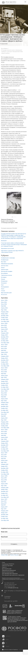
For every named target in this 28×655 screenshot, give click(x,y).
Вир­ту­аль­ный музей (6, 292)
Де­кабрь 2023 (4, 360)
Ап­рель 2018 (4, 483)
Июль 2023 (4, 369)
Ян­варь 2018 (4, 489)
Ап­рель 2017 (4, 507)
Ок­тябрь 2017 (4, 495)
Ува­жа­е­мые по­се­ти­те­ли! (7, 248)
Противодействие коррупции (10, 573)
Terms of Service (14, 555)
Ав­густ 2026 (4, 300)
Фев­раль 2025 (4, 333)
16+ (3, 581)
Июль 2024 (4, 346)
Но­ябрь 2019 (4, 447)
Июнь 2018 (4, 480)
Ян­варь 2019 (4, 466)
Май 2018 (3, 481)
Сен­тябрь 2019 (5, 451)
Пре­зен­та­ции (4, 269)
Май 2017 (3, 505)
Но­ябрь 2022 (4, 385)
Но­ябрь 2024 (4, 339)
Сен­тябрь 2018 (5, 474)
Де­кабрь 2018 (4, 468)
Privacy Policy (4, 555)
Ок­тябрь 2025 (4, 319)
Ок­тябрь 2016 (4, 518)
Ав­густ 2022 (4, 391)
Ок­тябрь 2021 (4, 410)
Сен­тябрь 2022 (5, 389)
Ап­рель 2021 (4, 418)
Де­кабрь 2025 (4, 315)
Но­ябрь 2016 (4, 516)
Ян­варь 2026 (4, 313)
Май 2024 (3, 350)
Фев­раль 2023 (4, 379)
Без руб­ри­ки (4, 273)
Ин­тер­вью (3, 277)
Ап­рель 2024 (4, 352)
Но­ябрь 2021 (4, 408)
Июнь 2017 (4, 503)
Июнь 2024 (4, 348)
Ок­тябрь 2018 (4, 472)
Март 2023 (4, 377)
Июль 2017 (4, 501)
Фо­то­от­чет (4, 294)
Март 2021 (3, 420)
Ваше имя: (4, 531)
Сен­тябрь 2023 (5, 366)
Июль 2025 (4, 325)
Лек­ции (3, 279)
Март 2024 (4, 354)
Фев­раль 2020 (4, 441)
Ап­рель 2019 (4, 460)
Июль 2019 (4, 454)
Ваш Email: (4, 536)
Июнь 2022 (4, 395)
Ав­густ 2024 (4, 344)
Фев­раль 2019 (4, 464)
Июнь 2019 (4, 456)
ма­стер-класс (4, 265)
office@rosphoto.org (13, 587)
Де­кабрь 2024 (4, 337)
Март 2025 (4, 331)
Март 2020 (4, 439)
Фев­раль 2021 (4, 422)
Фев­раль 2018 (4, 487)
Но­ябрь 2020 (4, 425)
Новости (4, 567)
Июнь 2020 (4, 433)
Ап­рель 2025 (4, 329)
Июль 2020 (4, 431)
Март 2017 (3, 509)
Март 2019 (3, 462)
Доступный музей (6, 568)
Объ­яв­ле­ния (4, 281)
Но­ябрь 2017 (4, 493)
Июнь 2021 (4, 414)
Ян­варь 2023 (4, 381)
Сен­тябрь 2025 (5, 321)
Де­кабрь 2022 (4, 383)
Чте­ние (3, 290)
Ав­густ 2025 (4, 323)
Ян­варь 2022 (4, 404)
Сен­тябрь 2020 (5, 427)
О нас (3, 562)
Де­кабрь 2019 (4, 445)
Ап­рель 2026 (4, 308)
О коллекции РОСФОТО (8, 564)
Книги (2, 288)
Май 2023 (3, 373)
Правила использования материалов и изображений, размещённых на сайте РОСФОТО (13, 579)
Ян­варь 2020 (4, 443)
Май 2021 (3, 416)
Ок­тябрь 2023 (4, 364)
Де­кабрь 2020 (4, 424)
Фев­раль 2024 (4, 356)
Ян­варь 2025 (4, 335)
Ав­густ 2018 (4, 476)
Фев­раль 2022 (4, 402)
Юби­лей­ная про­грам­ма (7, 263)
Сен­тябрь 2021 (5, 412)
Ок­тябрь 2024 (4, 340)
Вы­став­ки (3, 261)
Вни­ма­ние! (4, 240)
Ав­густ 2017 (4, 499)
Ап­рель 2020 (4, 437)
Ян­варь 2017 (4, 512)
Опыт (2, 285)
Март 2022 (4, 400)
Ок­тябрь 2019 (4, 449)
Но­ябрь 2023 (4, 362)
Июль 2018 (4, 478)
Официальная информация (9, 570)
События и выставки (7, 565)
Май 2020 (3, 435)
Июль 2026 (4, 302)
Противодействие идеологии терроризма (13, 575)
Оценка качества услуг (8, 572)
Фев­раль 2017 (4, 510)
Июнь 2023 (4, 371)
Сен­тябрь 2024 (5, 342)
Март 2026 (4, 310)
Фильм (3, 267)
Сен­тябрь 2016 (5, 520)
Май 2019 (3, 458)
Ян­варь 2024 (4, 358)
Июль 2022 (4, 393)
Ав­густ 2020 (4, 429)
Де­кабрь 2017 (4, 491)
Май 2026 (3, 306)
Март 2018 (4, 485)
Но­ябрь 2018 (4, 470)
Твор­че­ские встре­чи (6, 275)
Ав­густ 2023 (4, 367)
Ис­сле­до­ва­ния (5, 287)
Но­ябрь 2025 (4, 317)
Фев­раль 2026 (4, 311)
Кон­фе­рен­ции (4, 259)
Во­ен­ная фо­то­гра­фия (6, 271)
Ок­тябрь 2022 (4, 387)
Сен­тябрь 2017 (5, 497)
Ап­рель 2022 (4, 398)
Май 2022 (3, 396)
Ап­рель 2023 (4, 375)
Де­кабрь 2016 (4, 514)
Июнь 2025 (4, 327)
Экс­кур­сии (4, 283)
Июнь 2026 (4, 304)
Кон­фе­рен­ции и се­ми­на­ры (8, 258)
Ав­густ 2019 (4, 452)
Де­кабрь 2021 (4, 406)
